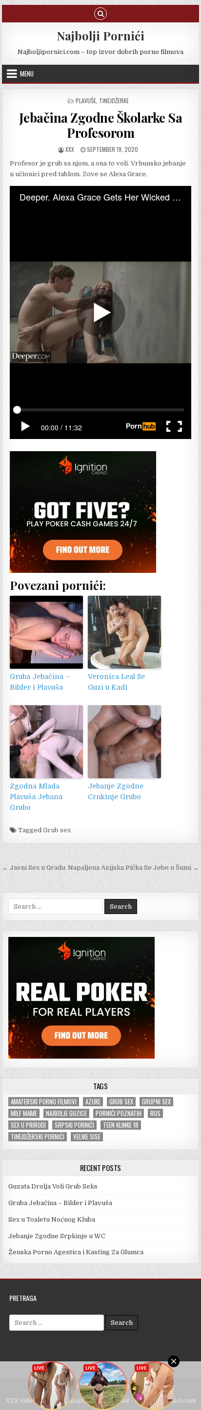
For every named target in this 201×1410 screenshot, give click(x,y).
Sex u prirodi (28, 1125)
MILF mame (24, 1113)
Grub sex (57, 830)
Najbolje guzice (66, 1113)
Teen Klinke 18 (121, 1125)
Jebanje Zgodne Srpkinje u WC (56, 1236)
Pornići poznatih (118, 1113)
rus (155, 1113)
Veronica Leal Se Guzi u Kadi (116, 682)
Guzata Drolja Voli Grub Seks (53, 1186)
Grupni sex (156, 1101)
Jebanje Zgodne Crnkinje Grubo (115, 791)
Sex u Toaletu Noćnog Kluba (51, 1219)
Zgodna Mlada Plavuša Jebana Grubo (36, 797)
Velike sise (86, 1136)
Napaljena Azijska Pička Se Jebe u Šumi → (133, 867)
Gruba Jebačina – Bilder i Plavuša (40, 682)
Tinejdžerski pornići (37, 1136)
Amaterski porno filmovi (44, 1101)
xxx (69, 149)
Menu (27, 73)
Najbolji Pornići (100, 35)
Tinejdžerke (114, 100)
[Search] (100, 13)
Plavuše (86, 100)
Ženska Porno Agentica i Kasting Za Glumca (75, 1252)
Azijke (92, 1101)
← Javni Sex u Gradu (33, 867)
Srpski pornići (74, 1125)
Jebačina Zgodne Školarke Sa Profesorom (100, 125)
